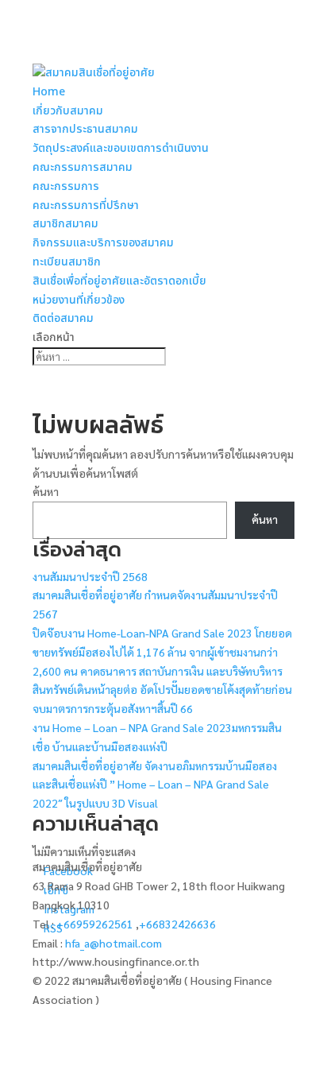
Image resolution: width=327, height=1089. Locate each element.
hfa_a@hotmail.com (113, 943)
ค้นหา (46, 491)
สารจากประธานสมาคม (85, 129)
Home (49, 91)
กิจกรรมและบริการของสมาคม (103, 242)
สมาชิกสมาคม (65, 223)
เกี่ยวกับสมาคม (68, 111)
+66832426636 (177, 924)
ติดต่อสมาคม (63, 318)
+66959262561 (96, 924)
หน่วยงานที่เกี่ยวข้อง (79, 300)
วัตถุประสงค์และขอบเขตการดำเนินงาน (121, 148)
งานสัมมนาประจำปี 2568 (90, 576)
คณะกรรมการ (66, 186)
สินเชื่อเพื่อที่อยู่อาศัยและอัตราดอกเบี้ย (119, 281)
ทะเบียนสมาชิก (67, 262)
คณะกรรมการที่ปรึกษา (86, 205)
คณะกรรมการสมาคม (83, 167)
